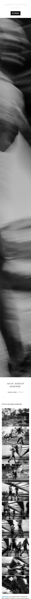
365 (8, 392)
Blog (11, 392)
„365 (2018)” (5, 596)
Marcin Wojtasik (15, 4)
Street (15, 392)
